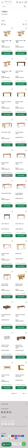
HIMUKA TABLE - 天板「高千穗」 (6, 72)
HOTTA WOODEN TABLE (19, 133)
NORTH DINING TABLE (19, 163)
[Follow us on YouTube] (10, 412)
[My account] (20, 2)
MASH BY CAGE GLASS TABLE (5, 346)
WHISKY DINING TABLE (5, 254)
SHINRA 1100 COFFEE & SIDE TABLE (19, 346)
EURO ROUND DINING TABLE (4, 285)
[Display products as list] (26, 24)
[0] (25, 2)
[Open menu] (2, 2)
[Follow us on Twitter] (5, 412)
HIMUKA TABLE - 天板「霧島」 (20, 41)
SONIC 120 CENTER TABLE (20, 315)
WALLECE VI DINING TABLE (6, 102)
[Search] (25, 6)
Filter (5, 24)
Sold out (7, 175)
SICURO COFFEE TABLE (5, 376)
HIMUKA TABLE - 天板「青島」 (6, 41)
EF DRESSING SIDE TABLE (6, 315)
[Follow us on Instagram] (8, 412)
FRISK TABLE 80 (5, 223)
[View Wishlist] (22, 2)
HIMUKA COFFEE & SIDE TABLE (19, 376)
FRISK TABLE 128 (19, 223)
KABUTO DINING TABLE (19, 72)
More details (7, 53)
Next (24, 393)
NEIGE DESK (18, 253)
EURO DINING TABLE (6, 193)
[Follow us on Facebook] (2, 412)
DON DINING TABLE (6, 132)
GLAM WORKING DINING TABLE (19, 194)
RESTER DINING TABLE (19, 102)
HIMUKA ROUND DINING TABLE (19, 285)
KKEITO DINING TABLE (5, 163)
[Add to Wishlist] (12, 28)
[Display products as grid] (23, 24)
